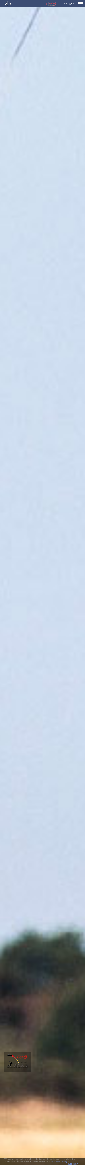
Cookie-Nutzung (59, 1161)
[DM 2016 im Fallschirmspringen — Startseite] (15, 1071)
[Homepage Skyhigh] (51, 5)
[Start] (8, 5)
